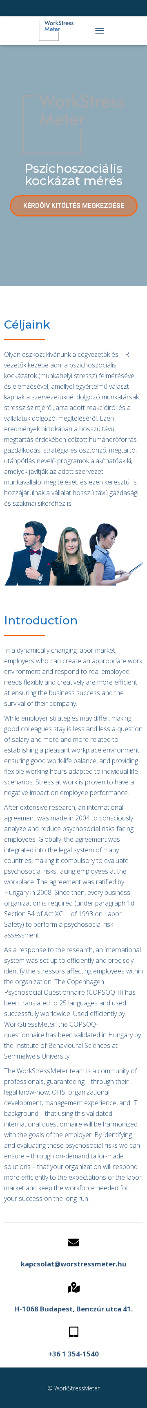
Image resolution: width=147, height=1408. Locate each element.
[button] (74, 205)
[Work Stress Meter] (59, 30)
